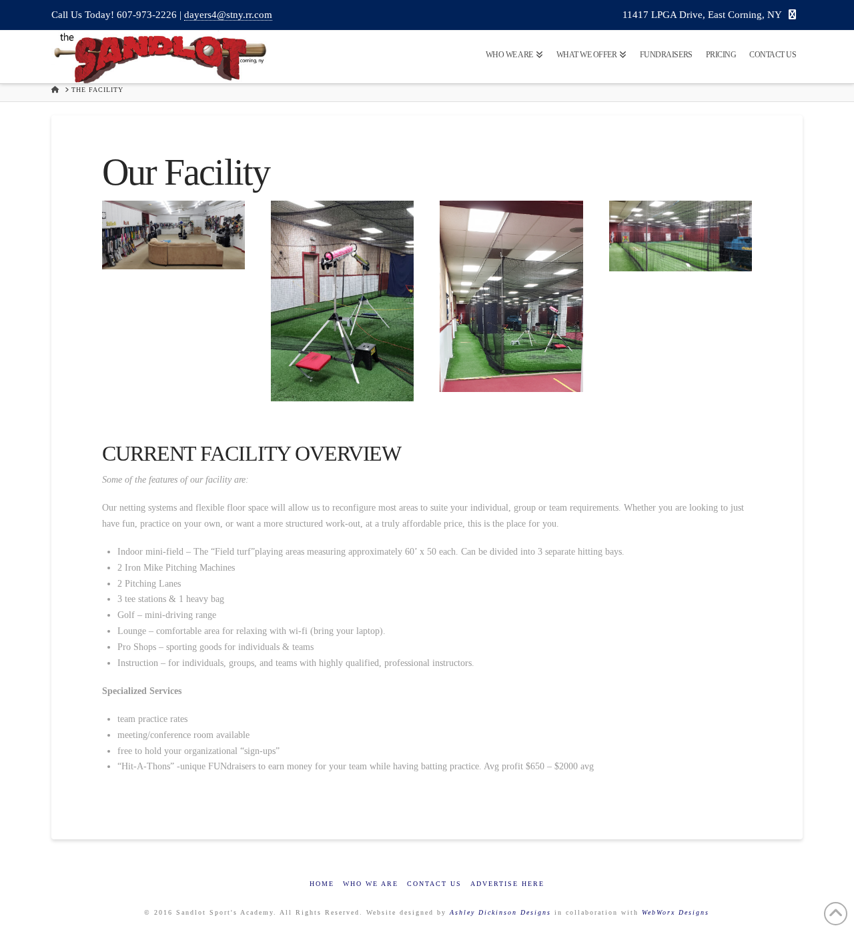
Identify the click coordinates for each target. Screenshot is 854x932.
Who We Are (370, 883)
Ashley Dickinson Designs (500, 912)
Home (322, 883)
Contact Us (434, 883)
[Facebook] (792, 15)
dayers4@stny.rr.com (228, 14)
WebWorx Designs (675, 912)
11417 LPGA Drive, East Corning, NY (702, 14)
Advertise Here (507, 883)
